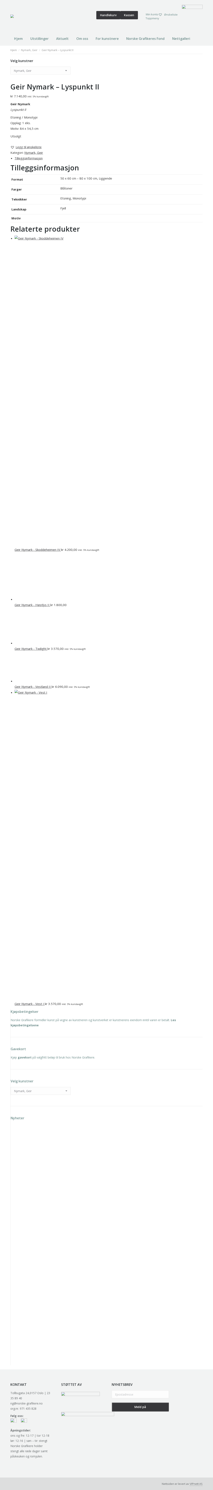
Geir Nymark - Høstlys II (32, 605)
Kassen (129, 15)
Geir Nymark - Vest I (30, 1004)
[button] (26, 147)
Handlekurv (108, 15)
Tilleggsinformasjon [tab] (29, 158)
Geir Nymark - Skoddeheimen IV (38, 550)
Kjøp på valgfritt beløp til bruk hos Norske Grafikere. (53, 1057)
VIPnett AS (196, 1484)
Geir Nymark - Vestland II (33, 686)
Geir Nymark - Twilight (31, 649)
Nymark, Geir (33, 152)
